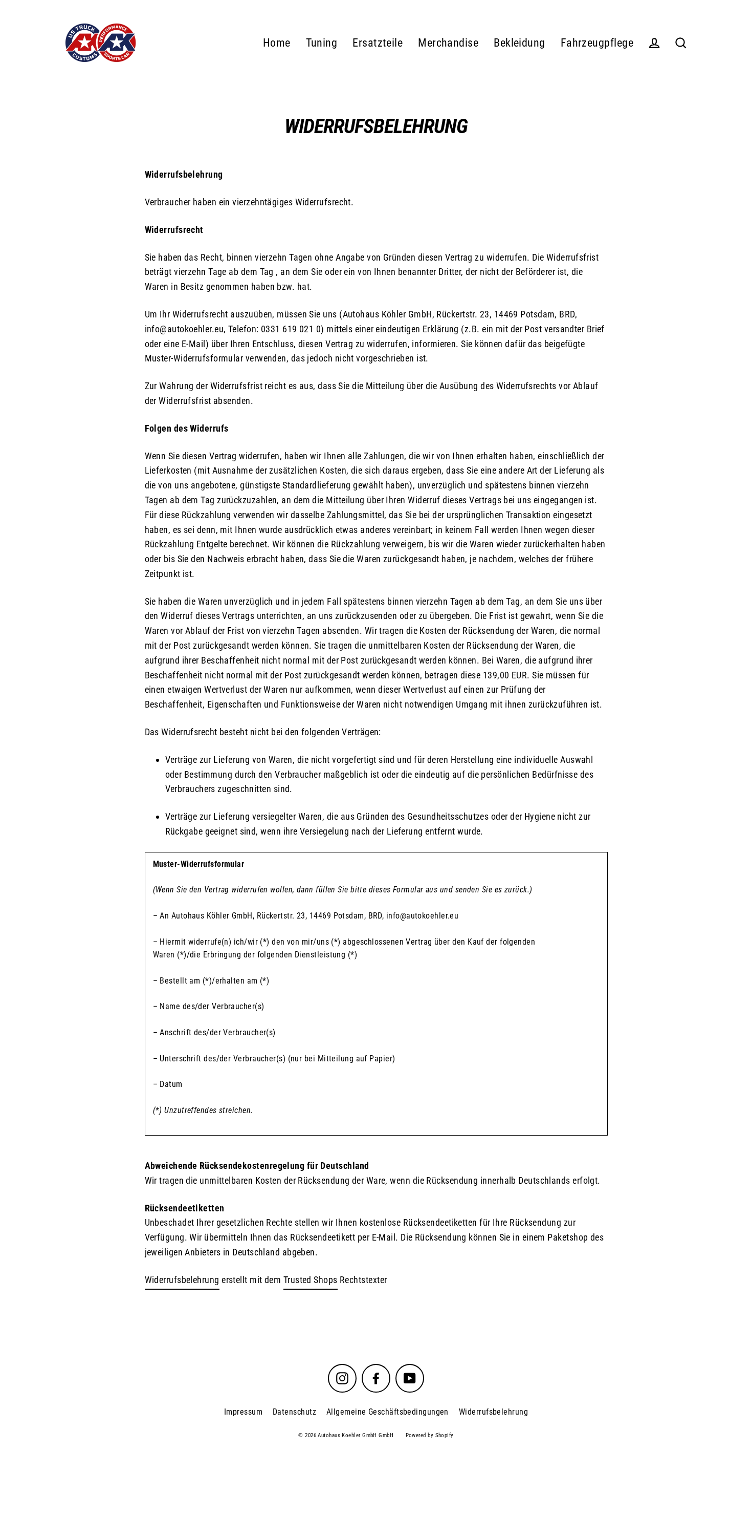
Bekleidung (519, 42)
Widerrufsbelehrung (182, 1279)
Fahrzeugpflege (597, 42)
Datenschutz (294, 1412)
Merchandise (448, 42)
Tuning (322, 42)
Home (277, 42)
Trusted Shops (310, 1279)
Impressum (243, 1412)
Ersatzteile (377, 42)
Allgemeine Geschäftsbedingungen (387, 1412)
